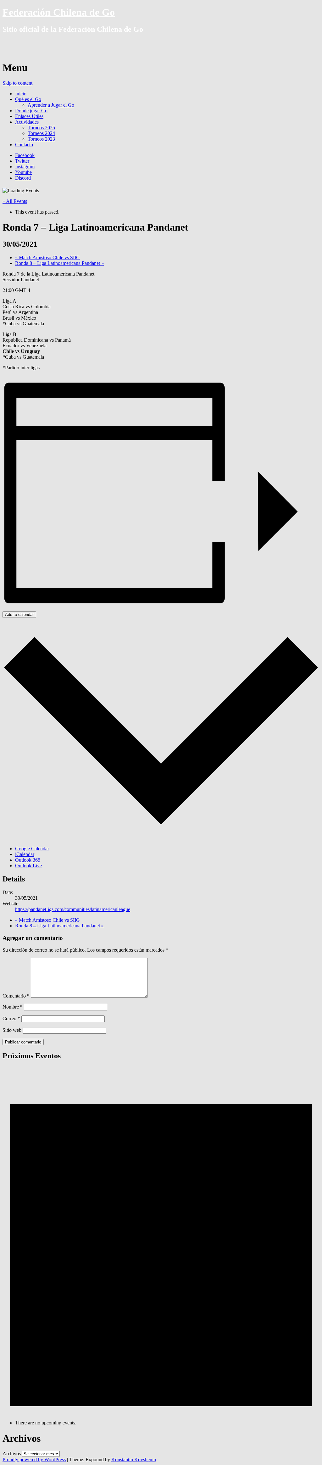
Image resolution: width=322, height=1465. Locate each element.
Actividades (27, 122)
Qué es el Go (28, 99)
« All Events (15, 201)
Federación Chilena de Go (59, 12)
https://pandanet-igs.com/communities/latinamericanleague (72, 909)
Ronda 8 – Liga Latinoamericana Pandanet (59, 263)
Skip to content (17, 83)
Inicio (20, 93)
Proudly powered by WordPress (34, 1459)
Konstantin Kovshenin (133, 1459)
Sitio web (12, 1030)
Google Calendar (32, 848)
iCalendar (24, 854)
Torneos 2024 (41, 133)
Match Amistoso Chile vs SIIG (47, 257)
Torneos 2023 (41, 139)
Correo (11, 1018)
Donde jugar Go (31, 110)
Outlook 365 (27, 860)
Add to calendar (19, 614)
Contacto (24, 144)
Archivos (12, 1453)
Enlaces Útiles (29, 116)
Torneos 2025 (41, 127)
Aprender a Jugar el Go (51, 105)
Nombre (13, 1006)
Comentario (16, 995)
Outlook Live (28, 865)
